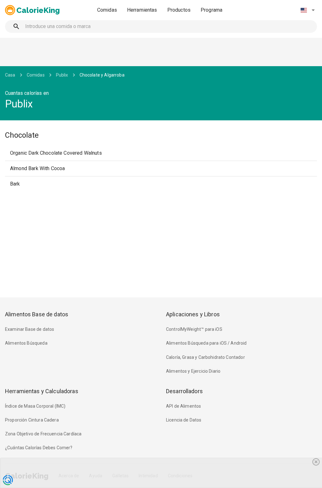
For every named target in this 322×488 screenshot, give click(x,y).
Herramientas (142, 10)
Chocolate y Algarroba (102, 75)
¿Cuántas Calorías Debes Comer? (39, 447)
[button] (307, 10)
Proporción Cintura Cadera (32, 419)
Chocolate (22, 135)
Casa (10, 75)
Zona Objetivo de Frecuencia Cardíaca (43, 433)
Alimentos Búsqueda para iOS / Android (206, 343)
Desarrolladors (184, 391)
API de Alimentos (183, 406)
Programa (211, 10)
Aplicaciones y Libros (193, 314)
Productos (179, 10)
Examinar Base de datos (29, 329)
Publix (62, 75)
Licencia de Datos (184, 419)
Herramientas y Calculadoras (41, 391)
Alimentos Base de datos (36, 314)
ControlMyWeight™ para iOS (194, 329)
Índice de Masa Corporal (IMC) (35, 406)
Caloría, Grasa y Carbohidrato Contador (205, 357)
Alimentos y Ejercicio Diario (193, 371)
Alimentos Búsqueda (26, 343)
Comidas (107, 10)
